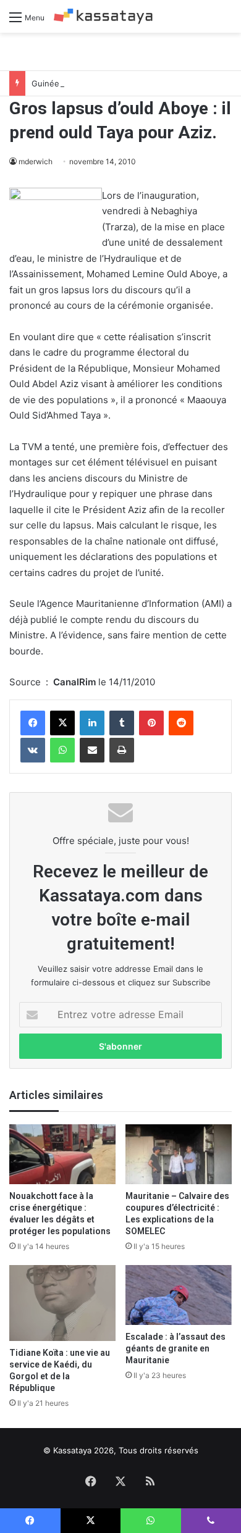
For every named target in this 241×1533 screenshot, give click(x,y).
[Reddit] (181, 723)
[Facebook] (32, 723)
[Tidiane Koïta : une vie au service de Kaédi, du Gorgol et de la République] (62, 1303)
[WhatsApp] (62, 750)
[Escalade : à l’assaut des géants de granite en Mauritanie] (178, 1295)
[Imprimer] (121, 750)
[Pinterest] (151, 723)
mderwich (36, 161)
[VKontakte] (32, 750)
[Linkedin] (92, 723)
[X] (62, 723)
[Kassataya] (103, 16)
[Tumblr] (121, 723)
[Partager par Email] (92, 750)
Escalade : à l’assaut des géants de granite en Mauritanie (175, 1348)
